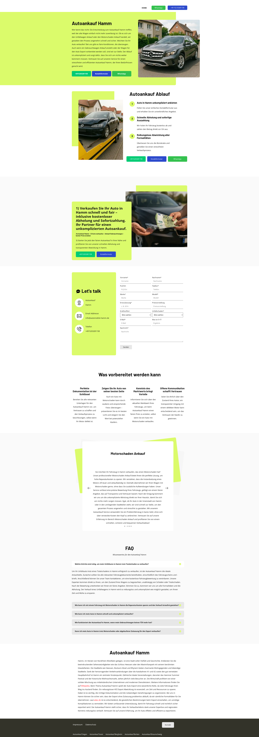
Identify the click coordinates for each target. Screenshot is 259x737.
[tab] (128, 555)
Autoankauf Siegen (80, 725)
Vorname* (124, 277)
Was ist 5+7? (156, 319)
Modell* (155, 294)
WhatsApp (158, 8)
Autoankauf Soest (96, 725)
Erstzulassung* (126, 303)
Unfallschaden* (158, 311)
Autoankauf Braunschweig (152, 725)
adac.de (97, 691)
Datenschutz (90, 715)
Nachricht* (124, 328)
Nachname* (156, 277)
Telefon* (155, 286)
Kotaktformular (101, 74)
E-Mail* (123, 319)
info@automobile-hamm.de (97, 318)
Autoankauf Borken (132, 725)
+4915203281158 (81, 74)
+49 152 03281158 (177, 8)
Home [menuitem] (144, 8)
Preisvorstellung (158, 303)
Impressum (78, 715)
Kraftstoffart (125, 311)
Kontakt (168, 716)
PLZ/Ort (123, 286)
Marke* (123, 294)
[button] (89, 483)
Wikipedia (85, 677)
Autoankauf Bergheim (114, 725)
